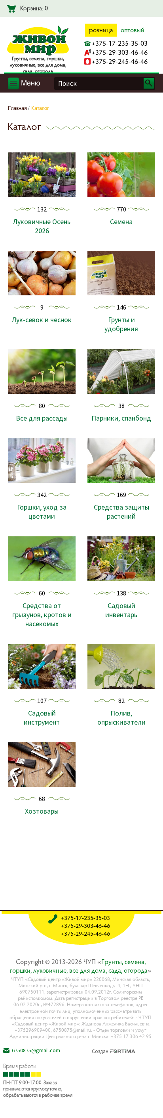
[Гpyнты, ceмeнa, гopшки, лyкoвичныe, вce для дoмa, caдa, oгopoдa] (38, 54)
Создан (100, 1050)
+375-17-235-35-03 (120, 43)
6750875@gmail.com (36, 1050)
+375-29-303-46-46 (120, 52)
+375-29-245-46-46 (120, 61)
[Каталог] (150, 1106)
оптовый (132, 30)
